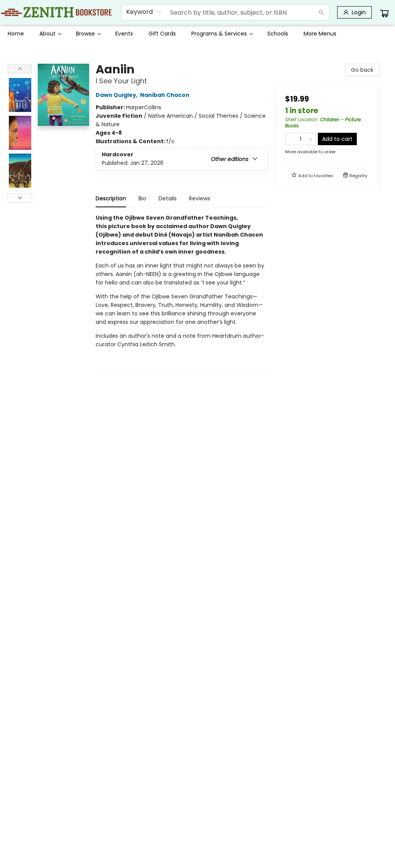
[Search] (321, 12)
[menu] (197, 33)
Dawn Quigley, (117, 95)
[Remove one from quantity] (290, 139)
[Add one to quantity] (311, 139)
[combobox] (144, 12)
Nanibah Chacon (164, 95)
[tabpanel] (182, 292)
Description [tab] (111, 198)
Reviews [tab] (199, 198)
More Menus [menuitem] (320, 33)
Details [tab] (168, 198)
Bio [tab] (142, 198)
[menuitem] (16, 33)
